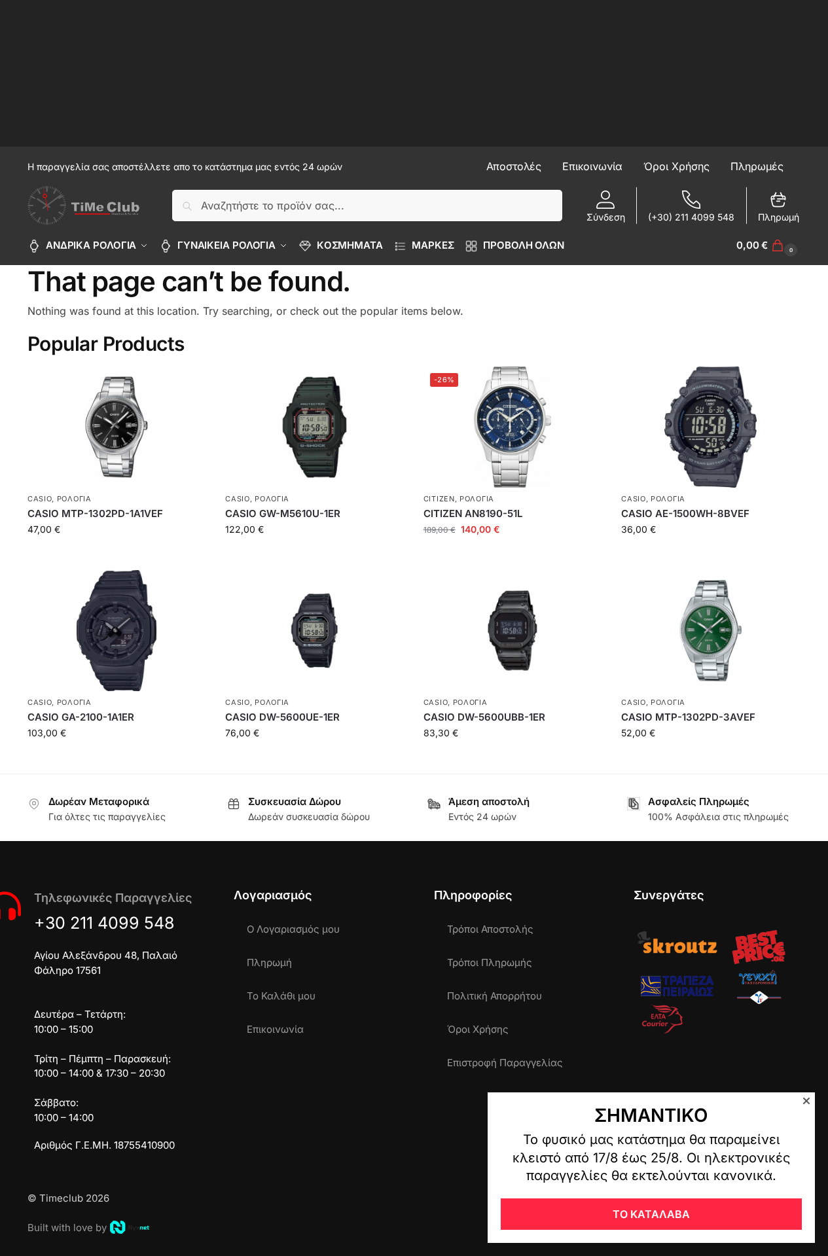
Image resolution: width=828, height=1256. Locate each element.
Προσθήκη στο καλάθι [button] (117, 556)
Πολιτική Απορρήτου (494, 996)
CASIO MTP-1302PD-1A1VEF (95, 513)
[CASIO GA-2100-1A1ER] (116, 630)
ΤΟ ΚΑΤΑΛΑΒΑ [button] (651, 1214)
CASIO (39, 498)
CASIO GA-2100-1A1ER (80, 717)
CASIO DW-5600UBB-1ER (484, 717)
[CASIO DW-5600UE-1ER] (314, 630)
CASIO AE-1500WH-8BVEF (685, 513)
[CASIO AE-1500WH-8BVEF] (710, 427)
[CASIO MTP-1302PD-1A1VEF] (116, 427)
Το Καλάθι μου (281, 996)
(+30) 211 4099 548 (691, 217)
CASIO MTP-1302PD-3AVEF (688, 717)
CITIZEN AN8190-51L (472, 513)
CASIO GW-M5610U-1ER (282, 513)
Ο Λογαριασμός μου (293, 929)
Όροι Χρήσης (478, 1029)
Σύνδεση (605, 217)
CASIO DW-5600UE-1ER (282, 717)
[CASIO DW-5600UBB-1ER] (512, 630)
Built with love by (67, 1227)
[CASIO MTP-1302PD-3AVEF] (710, 630)
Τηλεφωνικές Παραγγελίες (113, 898)
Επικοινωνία (275, 1029)
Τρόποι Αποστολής (490, 929)
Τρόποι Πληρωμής (489, 962)
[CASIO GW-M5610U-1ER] (314, 427)
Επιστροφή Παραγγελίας (505, 1062)
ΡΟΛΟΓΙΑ (74, 498)
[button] (768, 245)
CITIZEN (439, 498)
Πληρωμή (778, 217)
